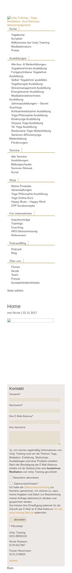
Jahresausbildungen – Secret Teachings (28, 105)
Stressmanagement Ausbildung (31, 87)
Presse (15, 278)
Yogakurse (18, 34)
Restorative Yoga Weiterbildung (31, 130)
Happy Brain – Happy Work (28, 201)
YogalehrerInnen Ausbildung (29, 68)
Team (14, 274)
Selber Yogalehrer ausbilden (29, 79)
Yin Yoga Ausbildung (24, 126)
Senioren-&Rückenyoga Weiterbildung (25, 136)
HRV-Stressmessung (24, 231)
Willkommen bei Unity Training (30, 42)
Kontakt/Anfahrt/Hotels (25, 282)
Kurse (13, 28)
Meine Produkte (21, 186)
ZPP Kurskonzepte (23, 205)
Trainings (17, 223)
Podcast (16, 249)
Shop (12, 180)
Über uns (15, 261)
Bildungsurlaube (21, 164)
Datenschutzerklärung (36, 487)
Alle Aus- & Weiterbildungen (28, 64)
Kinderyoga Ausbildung (25, 119)
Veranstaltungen (21, 189)
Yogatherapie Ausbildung (27, 83)
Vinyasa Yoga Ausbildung (27, 123)
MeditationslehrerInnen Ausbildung (24, 97)
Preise (15, 50)
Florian (15, 267)
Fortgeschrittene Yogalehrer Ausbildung (28, 74)
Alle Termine (19, 156)
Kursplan (16, 38)
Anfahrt (13, 560)
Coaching (17, 227)
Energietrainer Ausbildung (27, 91)
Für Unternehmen (20, 213)
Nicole (15, 271)
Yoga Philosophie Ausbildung (29, 115)
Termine (14, 150)
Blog (14, 253)
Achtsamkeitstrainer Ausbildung (31, 111)
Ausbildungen (18, 58)
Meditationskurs (21, 46)
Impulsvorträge (20, 219)
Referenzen (18, 235)
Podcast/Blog (17, 243)
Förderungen (19, 142)
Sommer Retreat (21, 168)
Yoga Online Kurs (22, 197)
